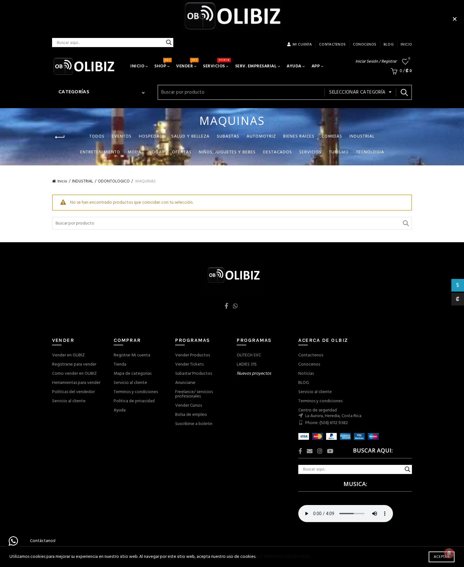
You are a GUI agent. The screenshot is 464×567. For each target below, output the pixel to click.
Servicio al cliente (69, 401)
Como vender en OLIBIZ (74, 373)
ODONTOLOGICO (114, 181)
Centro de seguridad (317, 410)
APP (316, 66)
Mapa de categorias (133, 373)
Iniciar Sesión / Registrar (375, 61)
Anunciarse (185, 382)
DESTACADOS (277, 152)
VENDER (186, 64)
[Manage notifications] (449, 553)
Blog (389, 44)
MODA (134, 152)
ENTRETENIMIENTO (100, 152)
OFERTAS (182, 152)
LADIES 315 (247, 364)
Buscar (404, 92)
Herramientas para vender (76, 382)
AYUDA (294, 66)
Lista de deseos (409, 59)
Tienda (120, 364)
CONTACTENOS (332, 44)
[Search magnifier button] (168, 42)
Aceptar (441, 557)
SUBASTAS (228, 136)
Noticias (306, 373)
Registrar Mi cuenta (132, 355)
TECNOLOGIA (370, 152)
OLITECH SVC (249, 355)
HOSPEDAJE (151, 136)
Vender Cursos (188, 405)
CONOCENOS (365, 44)
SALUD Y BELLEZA (190, 136)
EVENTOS (122, 136)
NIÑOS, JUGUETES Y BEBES (227, 152)
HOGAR (157, 152)
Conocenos (309, 364)
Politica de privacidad (134, 401)
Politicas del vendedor (73, 392)
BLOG (303, 382)
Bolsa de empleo (191, 414)
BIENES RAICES (298, 136)
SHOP (162, 64)
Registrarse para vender (74, 364)
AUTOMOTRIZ (261, 136)
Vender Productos (192, 355)
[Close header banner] (454, 19)
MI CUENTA (302, 44)
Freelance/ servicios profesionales (194, 394)
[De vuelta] (60, 137)
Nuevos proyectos (254, 373)
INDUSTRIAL (362, 136)
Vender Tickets (189, 364)
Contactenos (310, 355)
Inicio (62, 181)
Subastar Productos (193, 373)
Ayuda (120, 410)
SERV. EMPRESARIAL (256, 66)
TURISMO (339, 152)
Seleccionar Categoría (357, 92)
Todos (96, 136)
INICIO (406, 44)
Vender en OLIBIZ (68, 355)
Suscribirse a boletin (193, 424)
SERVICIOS (216, 64)
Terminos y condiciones (136, 392)
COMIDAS (332, 136)
